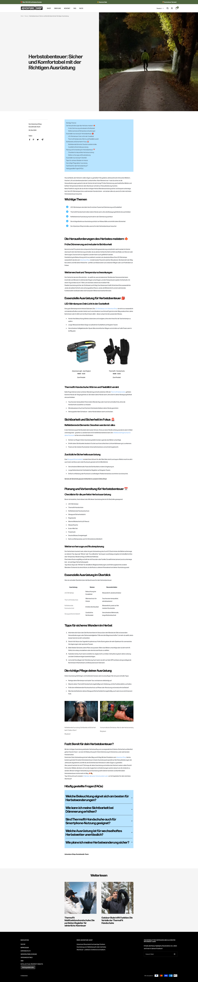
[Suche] (168, 8)
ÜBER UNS (57, 8)
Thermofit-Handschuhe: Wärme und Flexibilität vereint (83, 139)
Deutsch (159, 8)
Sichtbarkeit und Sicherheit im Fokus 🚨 (77, 141)
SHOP (49, 8)
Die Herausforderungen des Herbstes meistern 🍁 (80, 125)
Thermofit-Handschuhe (71, 600)
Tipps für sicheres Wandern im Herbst (77, 160)
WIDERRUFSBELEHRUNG (29, 954)
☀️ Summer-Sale (102, 2)
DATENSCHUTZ (26, 951)
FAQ (75, 8)
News (26, 16)
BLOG (81, 8)
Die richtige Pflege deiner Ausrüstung (76, 163)
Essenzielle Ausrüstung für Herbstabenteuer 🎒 (80, 133)
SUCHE (23, 944)
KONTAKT (67, 8)
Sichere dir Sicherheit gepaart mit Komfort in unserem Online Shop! (86, 479)
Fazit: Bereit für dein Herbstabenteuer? (77, 166)
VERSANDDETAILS (26, 957)
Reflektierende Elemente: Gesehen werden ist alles (82, 144)
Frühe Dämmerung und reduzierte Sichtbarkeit (81, 128)
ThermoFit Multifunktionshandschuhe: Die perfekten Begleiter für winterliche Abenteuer (79, 921)
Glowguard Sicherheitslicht (72, 614)
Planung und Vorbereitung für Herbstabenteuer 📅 (80, 150)
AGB (22, 961)
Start (22, 16)
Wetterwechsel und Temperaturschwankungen (81, 131)
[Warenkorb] (176, 8)
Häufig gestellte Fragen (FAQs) (74, 168)
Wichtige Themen (71, 123)
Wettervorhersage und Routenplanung (79, 155)
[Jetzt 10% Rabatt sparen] (174, 954)
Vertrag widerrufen (28, 967)
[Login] (172, 8)
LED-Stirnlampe (69, 593)
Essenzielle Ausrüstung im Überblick (76, 158)
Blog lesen (68, 734)
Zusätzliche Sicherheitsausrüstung (78, 147)
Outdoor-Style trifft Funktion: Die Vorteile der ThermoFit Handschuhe (117, 920)
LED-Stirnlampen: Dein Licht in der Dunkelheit (81, 136)
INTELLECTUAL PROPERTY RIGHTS (32, 964)
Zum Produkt (81, 377)
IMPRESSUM (25, 947)
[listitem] (29, 140)
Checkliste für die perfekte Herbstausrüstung (81, 152)
